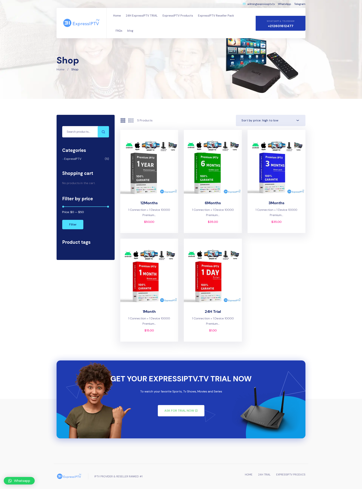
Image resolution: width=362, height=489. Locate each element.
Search (103, 131)
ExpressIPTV (72, 159)
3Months (276, 202)
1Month (149, 311)
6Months (213, 202)
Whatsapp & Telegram (281, 21)
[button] (181, 410)
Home (60, 69)
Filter (73, 224)
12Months (149, 202)
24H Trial (213, 311)
